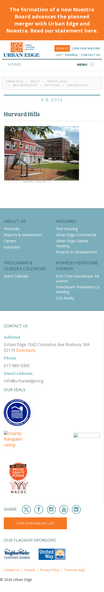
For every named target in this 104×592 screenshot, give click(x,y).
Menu (86, 65)
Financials (12, 228)
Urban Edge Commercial (76, 234)
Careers (10, 240)
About (35, 81)
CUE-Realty (65, 298)
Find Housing (67, 228)
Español (71, 55)
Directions (26, 350)
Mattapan (52, 85)
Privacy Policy (49, 570)
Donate (62, 48)
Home (14, 64)
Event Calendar (16, 276)
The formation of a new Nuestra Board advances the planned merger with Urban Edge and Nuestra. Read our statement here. (52, 20)
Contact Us (90, 55)
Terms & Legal (74, 570)
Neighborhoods (25, 85)
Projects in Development (76, 252)
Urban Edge (14, 81)
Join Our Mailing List (35, 523)
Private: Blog (57, 81)
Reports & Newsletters (23, 234)
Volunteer (12, 247)
